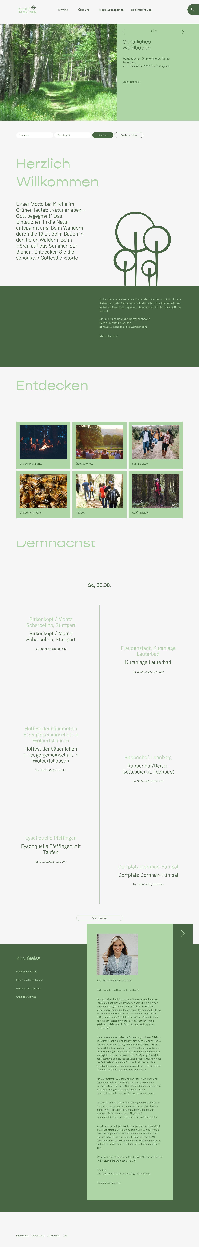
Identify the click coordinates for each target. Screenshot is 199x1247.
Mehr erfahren (131, 81)
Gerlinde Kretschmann (28, 988)
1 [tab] (151, 31)
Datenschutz (37, 1235)
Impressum (22, 1235)
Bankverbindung (141, 9)
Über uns (83, 9)
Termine (63, 9)
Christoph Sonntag (26, 996)
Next (183, 32)
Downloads (53, 1235)
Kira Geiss (28, 958)
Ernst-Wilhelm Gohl (26, 971)
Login (65, 1235)
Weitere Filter (128, 135)
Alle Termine (99, 918)
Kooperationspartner (111, 9)
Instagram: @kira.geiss (108, 1182)
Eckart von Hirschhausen (29, 979)
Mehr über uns (109, 336)
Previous (123, 32)
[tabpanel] (91, 72)
